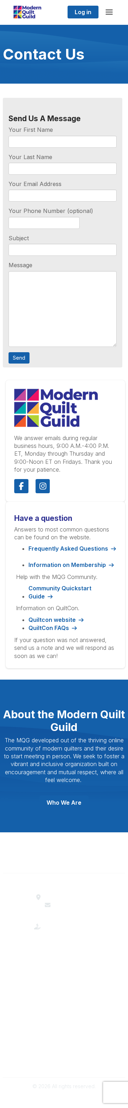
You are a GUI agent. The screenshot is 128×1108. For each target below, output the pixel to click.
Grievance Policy (64, 1053)
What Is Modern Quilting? (64, 962)
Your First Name (31, 129)
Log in (83, 12)
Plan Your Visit (64, 1000)
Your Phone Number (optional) (51, 210)
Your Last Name (30, 157)
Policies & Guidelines (64, 1008)
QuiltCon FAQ (64, 1016)
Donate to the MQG (68, 932)
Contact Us (68, 905)
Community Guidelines (64, 1046)
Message (20, 265)
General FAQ (64, 978)
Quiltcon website (52, 619)
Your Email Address (35, 183)
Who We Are (64, 802)
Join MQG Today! (64, 970)
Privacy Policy (64, 1061)
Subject (19, 238)
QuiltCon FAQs (48, 627)
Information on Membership (67, 564)
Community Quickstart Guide (59, 592)
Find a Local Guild (68, 897)
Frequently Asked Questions (68, 548)
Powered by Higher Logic (64, 1099)
